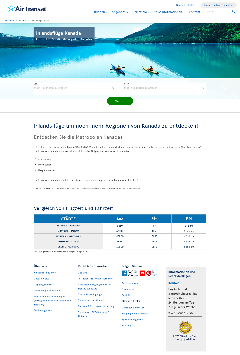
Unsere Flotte (41, 278)
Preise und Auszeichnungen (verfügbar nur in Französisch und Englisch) (53, 300)
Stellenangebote (43, 310)
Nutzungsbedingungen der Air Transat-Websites (94, 286)
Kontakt (194, 11)
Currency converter (133, 307)
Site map (126, 325)
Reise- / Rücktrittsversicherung (96, 306)
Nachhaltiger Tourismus (47, 290)
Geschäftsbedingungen (90, 294)
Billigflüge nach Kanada (135, 313)
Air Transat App (130, 283)
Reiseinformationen (167, 12)
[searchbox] (220, 11)
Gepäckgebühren (43, 284)
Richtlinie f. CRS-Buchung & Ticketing (93, 314)
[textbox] (75, 87)
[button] (120, 101)
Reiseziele (139, 12)
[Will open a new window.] (124, 274)
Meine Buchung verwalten (218, 4)
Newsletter (128, 289)
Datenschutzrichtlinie (90, 300)
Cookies (82, 272)
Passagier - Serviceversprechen (95, 278)
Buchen (99, 12)
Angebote (118, 12)
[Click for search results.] (234, 11)
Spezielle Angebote (132, 319)
